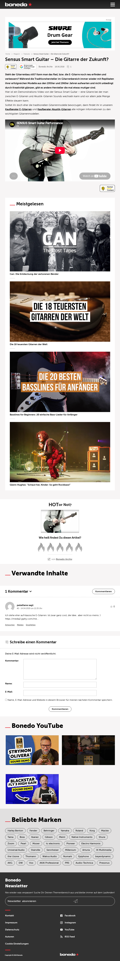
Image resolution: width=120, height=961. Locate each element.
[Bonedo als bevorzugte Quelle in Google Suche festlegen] (27, 66)
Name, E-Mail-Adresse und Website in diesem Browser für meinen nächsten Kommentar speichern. (60, 700)
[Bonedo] (18, 4)
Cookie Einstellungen (17, 943)
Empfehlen (31, 625)
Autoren (9, 936)
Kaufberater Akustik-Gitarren (54, 109)
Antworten (10, 625)
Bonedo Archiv (46, 67)
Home (7, 54)
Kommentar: (12, 660)
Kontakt (9, 915)
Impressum (11, 922)
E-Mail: (9, 691)
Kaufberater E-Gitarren (18, 109)
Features (27, 54)
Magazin (17, 54)
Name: (8, 683)
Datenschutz (12, 929)
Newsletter (22, 901)
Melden (20, 625)
